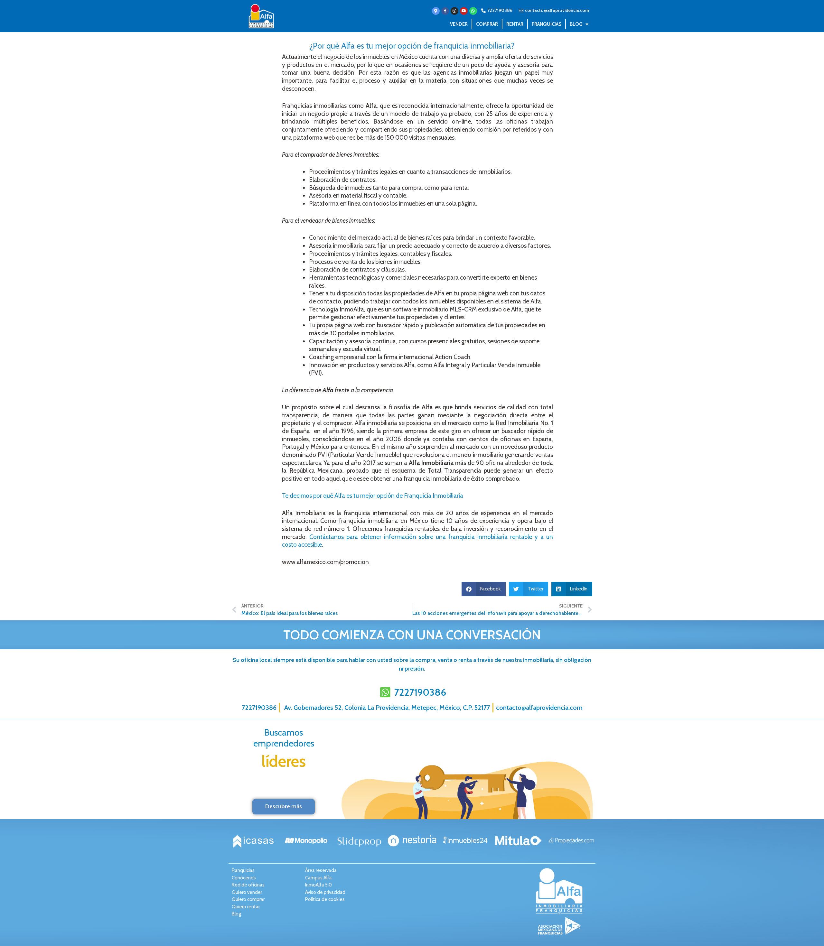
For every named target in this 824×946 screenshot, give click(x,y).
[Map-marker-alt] (436, 11)
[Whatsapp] (473, 11)
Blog (576, 24)
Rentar (514, 24)
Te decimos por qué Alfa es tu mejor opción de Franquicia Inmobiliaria (372, 495)
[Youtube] (464, 11)
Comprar (487, 24)
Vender (459, 24)
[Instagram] (454, 11)
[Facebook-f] (445, 11)
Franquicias (546, 24)
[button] (484, 589)
